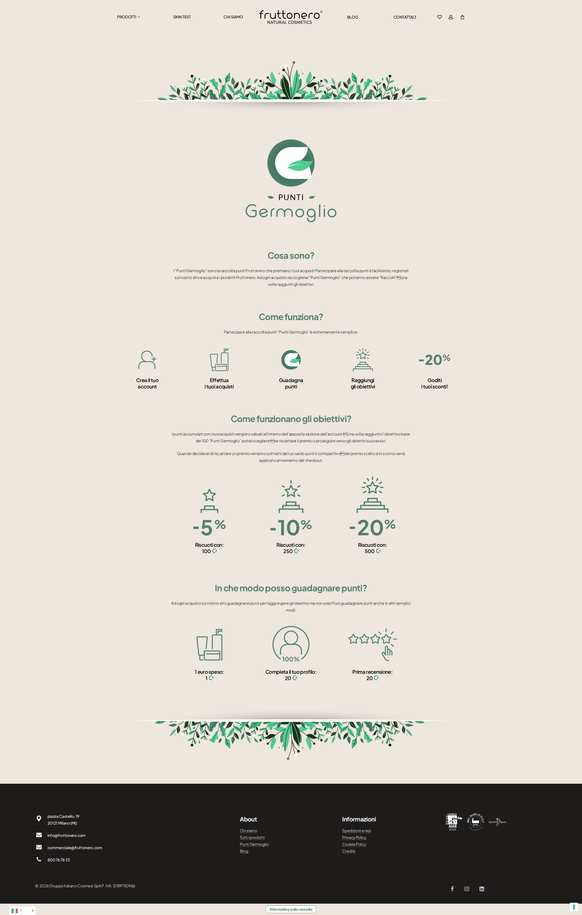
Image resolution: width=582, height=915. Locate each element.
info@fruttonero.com (67, 835)
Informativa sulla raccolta (291, 909)
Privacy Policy (354, 837)
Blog (244, 850)
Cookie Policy (354, 844)
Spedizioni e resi (356, 830)
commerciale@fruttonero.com (75, 847)
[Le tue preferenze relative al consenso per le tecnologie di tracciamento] (574, 907)
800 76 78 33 (59, 859)
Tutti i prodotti (252, 837)
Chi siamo (248, 830)
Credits (349, 850)
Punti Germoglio (254, 844)
